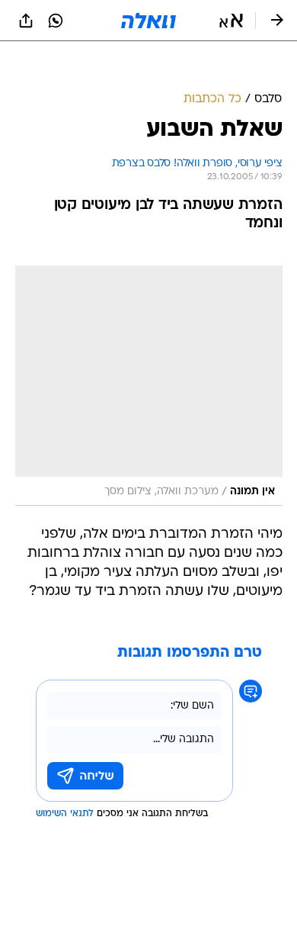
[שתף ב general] (26, 20)
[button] (231, 20)
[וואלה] (148, 20)
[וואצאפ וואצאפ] (55, 20)
